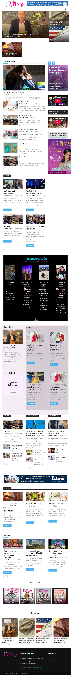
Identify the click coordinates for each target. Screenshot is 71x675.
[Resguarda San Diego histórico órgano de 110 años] (58, 544)
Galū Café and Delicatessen (9, 192)
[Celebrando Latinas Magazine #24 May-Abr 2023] (43, 596)
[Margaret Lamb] (10, 272)
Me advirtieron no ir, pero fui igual (58, 386)
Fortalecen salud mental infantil (13, 92)
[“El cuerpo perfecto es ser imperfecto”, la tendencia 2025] (6, 446)
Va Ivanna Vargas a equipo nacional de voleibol (44, 286)
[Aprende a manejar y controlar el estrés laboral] (51, 457)
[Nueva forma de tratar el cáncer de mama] (58, 424)
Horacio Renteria (30, 555)
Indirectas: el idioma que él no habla (35, 386)
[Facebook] (49, 63)
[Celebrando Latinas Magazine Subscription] (58, 78)
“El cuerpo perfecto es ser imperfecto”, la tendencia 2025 (17, 447)
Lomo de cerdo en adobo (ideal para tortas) (10, 505)
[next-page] (7, 169)
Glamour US (22, 157)
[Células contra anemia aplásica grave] (10, 134)
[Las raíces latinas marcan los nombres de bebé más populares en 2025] (59, 18)
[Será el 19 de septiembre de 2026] (35, 184)
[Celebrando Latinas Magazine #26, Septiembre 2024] (11, 596)
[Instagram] (53, 63)
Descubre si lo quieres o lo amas (57, 346)
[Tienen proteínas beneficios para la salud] (29, 452)
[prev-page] (4, 169)
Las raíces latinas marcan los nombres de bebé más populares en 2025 (26, 640)
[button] (65, 9)
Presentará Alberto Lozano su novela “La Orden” (13, 347)
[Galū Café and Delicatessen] (13, 184)
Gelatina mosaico (23, 101)
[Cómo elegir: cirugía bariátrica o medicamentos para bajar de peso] (29, 459)
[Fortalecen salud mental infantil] (24, 77)
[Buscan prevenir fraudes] (10, 120)
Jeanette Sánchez (8, 94)
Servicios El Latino (23, 103)
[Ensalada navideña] (35, 496)
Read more (7, 210)
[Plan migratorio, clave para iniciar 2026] (59, 34)
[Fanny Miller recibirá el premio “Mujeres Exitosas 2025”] (27, 272)
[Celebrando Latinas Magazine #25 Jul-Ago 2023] (27, 596)
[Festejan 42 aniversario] (35, 219)
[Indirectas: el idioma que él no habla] (35, 377)
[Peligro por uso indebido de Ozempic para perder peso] (35, 424)
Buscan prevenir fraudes (25, 115)
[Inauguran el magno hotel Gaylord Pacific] (35, 544)
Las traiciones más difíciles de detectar (35, 346)
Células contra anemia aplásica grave (28, 129)
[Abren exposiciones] (10, 147)
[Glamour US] (10, 161)
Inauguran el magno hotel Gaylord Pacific (34, 552)
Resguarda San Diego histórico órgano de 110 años (57, 553)
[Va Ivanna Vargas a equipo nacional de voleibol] (44, 272)
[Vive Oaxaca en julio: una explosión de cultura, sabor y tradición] (13, 544)
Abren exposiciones (24, 143)
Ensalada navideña (33, 503)
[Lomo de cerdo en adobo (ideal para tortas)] (12, 49)
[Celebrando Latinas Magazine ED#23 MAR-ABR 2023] (60, 596)
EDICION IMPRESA (35, 582)
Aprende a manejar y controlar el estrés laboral (61, 457)
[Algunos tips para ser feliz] (51, 450)
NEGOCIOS (7, 176)
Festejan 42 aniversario (35, 226)
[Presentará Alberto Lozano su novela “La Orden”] (25, 24)
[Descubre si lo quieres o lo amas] (58, 337)
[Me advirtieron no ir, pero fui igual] (58, 377)
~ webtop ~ (6, 188)
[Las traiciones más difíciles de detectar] (35, 337)
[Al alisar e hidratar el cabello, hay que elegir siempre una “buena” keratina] (6, 455)
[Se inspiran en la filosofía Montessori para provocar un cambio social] (61, 272)
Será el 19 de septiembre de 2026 (34, 192)
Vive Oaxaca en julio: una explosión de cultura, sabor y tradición (11, 554)
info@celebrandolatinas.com (34, 667)
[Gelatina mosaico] (10, 106)
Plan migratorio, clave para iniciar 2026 (42, 639)
